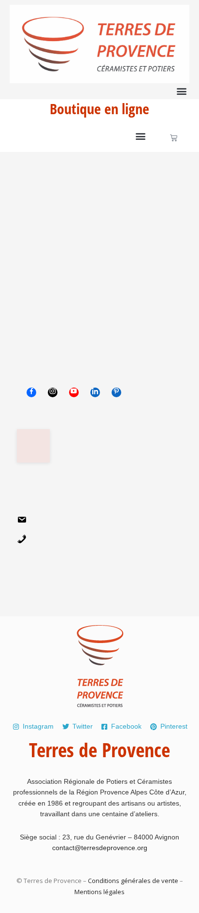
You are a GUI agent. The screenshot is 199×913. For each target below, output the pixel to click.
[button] (181, 91)
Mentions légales (99, 891)
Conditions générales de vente (133, 880)
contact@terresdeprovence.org (99, 848)
